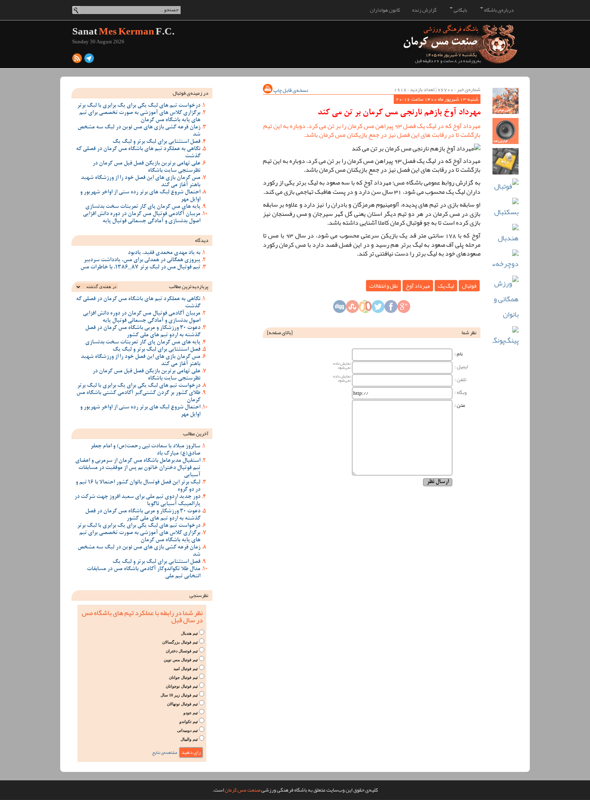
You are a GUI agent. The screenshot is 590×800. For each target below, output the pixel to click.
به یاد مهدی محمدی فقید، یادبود (164, 253)
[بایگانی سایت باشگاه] (505, 161)
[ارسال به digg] (339, 309)
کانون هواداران (385, 10)
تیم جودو (190, 713)
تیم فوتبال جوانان (183, 677)
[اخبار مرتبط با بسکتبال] (505, 209)
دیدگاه (201, 240)
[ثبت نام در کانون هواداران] (505, 101)
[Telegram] (89, 60)
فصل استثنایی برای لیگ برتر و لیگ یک (156, 142)
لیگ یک (446, 285)
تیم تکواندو (188, 721)
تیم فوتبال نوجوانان (182, 686)
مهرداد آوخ (418, 285)
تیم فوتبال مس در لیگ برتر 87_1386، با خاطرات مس (140, 267)
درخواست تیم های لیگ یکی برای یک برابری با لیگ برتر (138, 106)
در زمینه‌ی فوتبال (190, 93)
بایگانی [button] (460, 10)
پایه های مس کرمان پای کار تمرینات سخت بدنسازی (142, 207)
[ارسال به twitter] (378, 309)
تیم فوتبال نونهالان (182, 704)
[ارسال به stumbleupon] (352, 309)
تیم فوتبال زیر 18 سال (179, 695)
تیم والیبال (189, 739)
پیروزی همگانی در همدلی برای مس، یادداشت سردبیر (141, 260)
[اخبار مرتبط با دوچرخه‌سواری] (505, 261)
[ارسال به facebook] (391, 309)
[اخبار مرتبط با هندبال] (505, 235)
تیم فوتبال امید (185, 668)
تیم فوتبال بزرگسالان (180, 642)
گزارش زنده (424, 10)
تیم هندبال (189, 633)
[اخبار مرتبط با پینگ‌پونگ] (505, 337)
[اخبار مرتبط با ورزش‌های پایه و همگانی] (505, 299)
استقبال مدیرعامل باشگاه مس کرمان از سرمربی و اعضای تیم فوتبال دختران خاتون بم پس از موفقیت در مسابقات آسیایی (137, 468)
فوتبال (469, 285)
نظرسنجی (198, 595)
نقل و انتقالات (383, 285)
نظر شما (469, 332)
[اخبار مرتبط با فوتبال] (505, 186)
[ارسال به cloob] (365, 309)
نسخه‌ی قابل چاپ (290, 90)
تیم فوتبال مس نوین (181, 660)
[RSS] (77, 60)
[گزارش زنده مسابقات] (505, 131)
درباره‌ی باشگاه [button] (498, 10)
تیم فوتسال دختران (182, 651)
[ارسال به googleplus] (403, 309)
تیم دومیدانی (187, 730)
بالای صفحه (280, 332)
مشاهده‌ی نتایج (164, 752)
